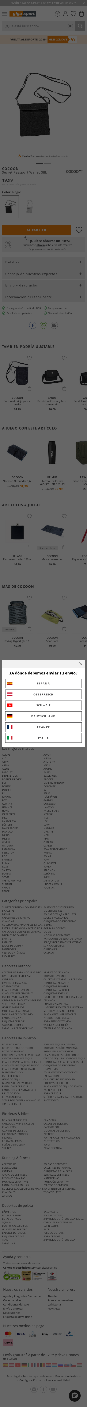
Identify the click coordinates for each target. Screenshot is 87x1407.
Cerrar (81, 664)
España (43, 683)
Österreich (43, 694)
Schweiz (43, 705)
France (43, 727)
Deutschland (43, 716)
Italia (43, 738)
